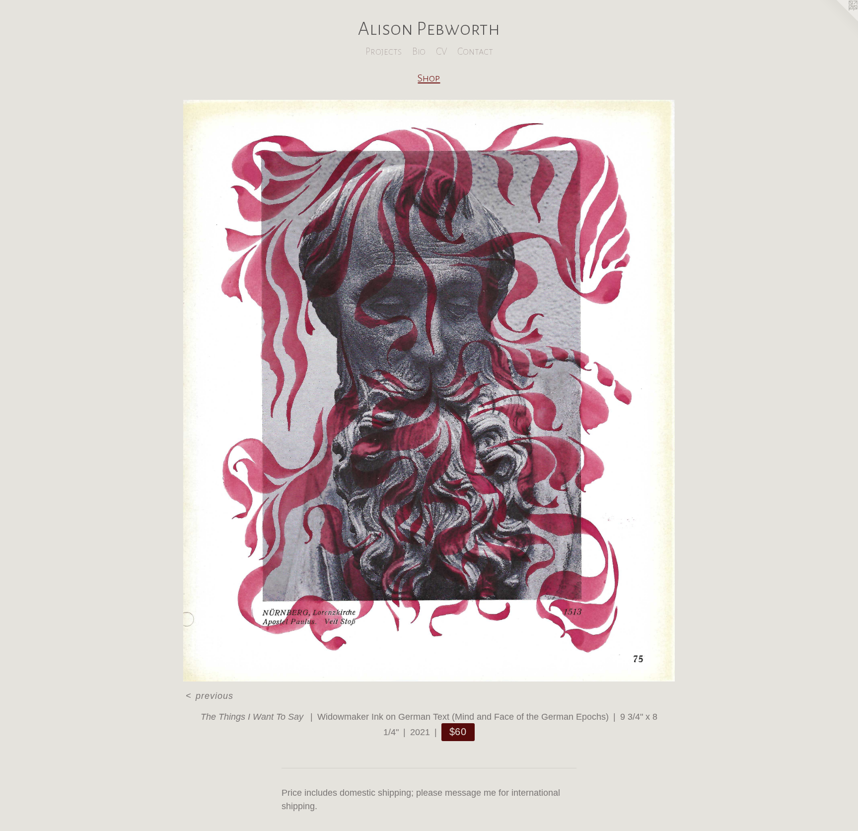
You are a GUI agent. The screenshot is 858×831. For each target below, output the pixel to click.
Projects (383, 51)
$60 (458, 731)
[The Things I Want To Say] (428, 390)
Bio (419, 51)
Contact (475, 51)
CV (441, 51)
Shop (429, 78)
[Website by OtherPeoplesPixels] (838, 20)
